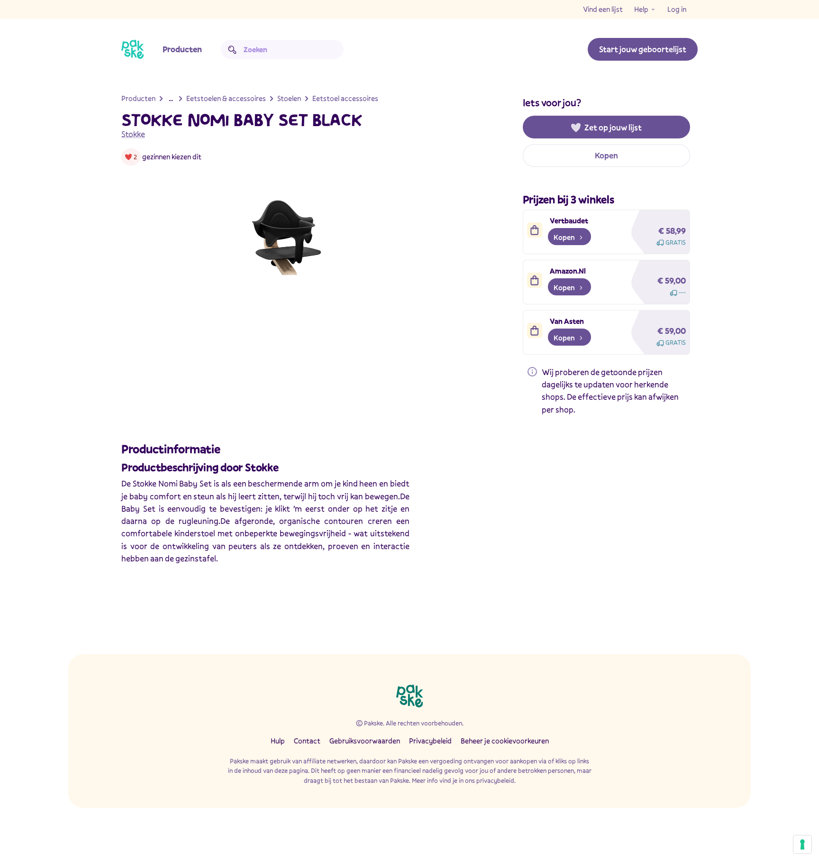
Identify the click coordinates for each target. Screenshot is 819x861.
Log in (676, 9)
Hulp (278, 740)
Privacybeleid (430, 740)
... (171, 98)
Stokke (133, 133)
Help (641, 9)
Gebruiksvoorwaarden (364, 740)
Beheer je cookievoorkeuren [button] (505, 740)
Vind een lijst (603, 9)
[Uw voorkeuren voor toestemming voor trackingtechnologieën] (802, 844)
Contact (307, 740)
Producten (182, 49)
